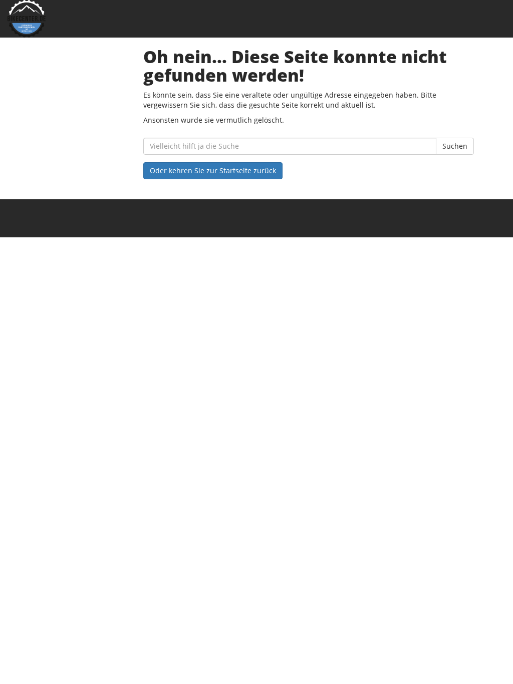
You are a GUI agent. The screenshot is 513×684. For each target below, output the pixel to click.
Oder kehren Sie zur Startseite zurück (213, 170)
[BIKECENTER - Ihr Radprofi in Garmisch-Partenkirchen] (107, 19)
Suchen (454, 146)
